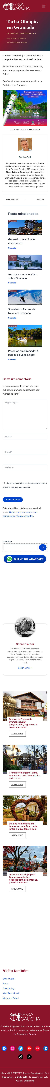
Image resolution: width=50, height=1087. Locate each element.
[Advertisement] (25, 591)
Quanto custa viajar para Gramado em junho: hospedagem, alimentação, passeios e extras (23, 878)
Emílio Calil (22, 1077)
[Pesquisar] (43, 547)
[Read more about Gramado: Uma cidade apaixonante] (25, 227)
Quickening (8, 988)
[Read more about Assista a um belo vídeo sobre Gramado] (25, 262)
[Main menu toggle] (44, 6)
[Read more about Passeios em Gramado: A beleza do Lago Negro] (25, 335)
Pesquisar (7, 541)
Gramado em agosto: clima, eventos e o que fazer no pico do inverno (24, 775)
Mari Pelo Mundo (11, 993)
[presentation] (25, 706)
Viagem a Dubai (11, 998)
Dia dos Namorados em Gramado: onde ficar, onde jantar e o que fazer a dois (23, 826)
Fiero (5, 983)
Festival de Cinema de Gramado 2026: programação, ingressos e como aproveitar (23, 723)
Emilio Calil (8, 978)
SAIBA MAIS (18, 734)
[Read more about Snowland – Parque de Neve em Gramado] (25, 297)
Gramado (12, 248)
